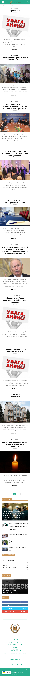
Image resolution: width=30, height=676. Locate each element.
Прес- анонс (15, 11)
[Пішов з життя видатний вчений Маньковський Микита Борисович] (15, 462)
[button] (2, 2)
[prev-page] (7, 494)
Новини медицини (15, 8)
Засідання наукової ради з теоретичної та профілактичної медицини (15, 300)
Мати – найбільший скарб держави (18, 534)
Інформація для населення (9, 586)
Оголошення (15, 397)
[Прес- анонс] (15, 26)
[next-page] (22, 494)
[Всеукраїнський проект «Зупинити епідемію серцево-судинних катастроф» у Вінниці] (15, 122)
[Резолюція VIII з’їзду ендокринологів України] (15, 216)
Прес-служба (5, 592)
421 (19, 494)
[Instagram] (12, 664)
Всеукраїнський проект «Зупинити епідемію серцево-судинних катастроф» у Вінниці (15, 106)
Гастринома (12, 541)
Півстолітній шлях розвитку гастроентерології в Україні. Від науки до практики (15, 153)
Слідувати (24, 605)
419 (10, 494)
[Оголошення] (15, 412)
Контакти (19, 670)
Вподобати (24, 601)
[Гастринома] (5, 542)
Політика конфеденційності (9, 670)
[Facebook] (8, 664)
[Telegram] (17, 664)
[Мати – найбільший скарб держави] (5, 536)
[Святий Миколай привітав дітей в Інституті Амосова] (15, 73)
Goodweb (25, 670)
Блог (8, 5)
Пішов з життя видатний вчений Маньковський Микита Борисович (15, 444)
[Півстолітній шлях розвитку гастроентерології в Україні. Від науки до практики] (15, 170)
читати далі (14, 49)
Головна (3, 5)
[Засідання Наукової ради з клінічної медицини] (15, 367)
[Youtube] (21, 664)
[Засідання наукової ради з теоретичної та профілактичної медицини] (15, 317)
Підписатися (24, 611)
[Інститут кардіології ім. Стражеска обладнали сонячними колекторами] (5, 549)
